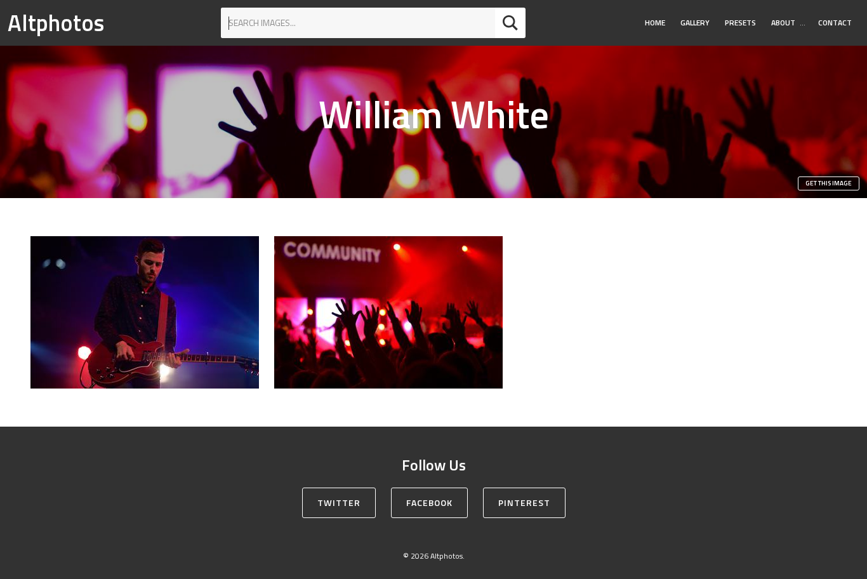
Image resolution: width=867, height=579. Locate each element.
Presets (740, 23)
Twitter (339, 502)
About (783, 23)
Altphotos (56, 22)
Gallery (695, 23)
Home (655, 23)
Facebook (429, 502)
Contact (835, 23)
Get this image (828, 183)
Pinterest (524, 502)
